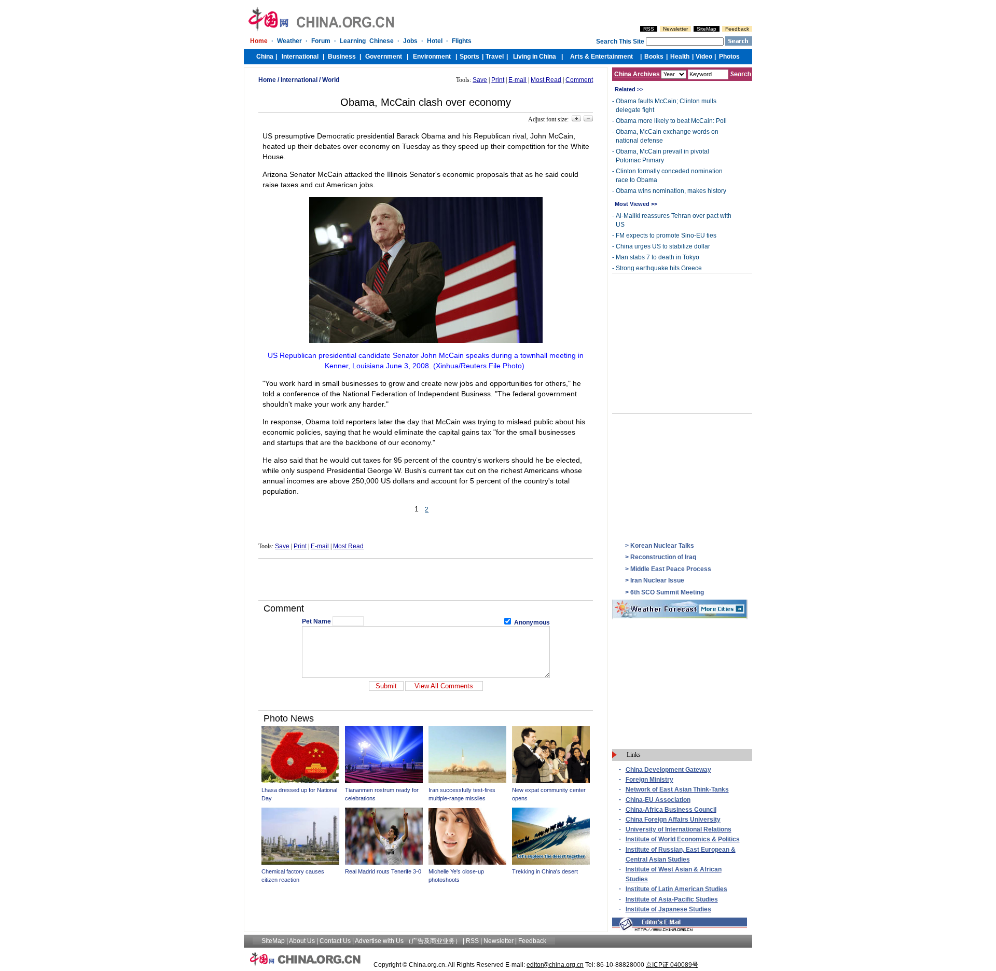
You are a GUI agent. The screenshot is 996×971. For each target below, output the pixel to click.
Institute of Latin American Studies (676, 889)
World (330, 80)
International (299, 80)
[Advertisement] (426, 579)
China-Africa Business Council (671, 809)
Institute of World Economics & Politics (683, 839)
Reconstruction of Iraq (663, 557)
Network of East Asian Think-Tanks (677, 789)
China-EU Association (658, 799)
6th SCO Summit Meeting (667, 592)
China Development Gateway (668, 769)
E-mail (517, 80)
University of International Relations (678, 829)
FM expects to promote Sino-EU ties (666, 235)
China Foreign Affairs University (673, 819)
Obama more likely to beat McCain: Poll (671, 120)
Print (497, 80)
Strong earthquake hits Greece (659, 268)
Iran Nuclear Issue (657, 580)
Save (480, 80)
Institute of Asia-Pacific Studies (672, 899)
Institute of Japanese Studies (668, 909)
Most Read (546, 80)
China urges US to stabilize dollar (663, 246)
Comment (579, 80)
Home (267, 80)
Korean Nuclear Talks (662, 545)
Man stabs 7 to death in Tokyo (657, 257)
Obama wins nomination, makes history (671, 191)
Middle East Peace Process (670, 569)
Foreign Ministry (649, 779)
